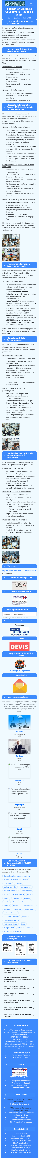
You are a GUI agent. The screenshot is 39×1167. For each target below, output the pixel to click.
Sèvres (23, 924)
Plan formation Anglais (21, 1053)
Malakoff (7, 909)
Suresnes (27, 898)
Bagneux (7, 905)
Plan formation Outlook (21, 1083)
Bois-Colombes (30, 909)
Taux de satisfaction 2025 (21, 1136)
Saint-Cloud (17, 909)
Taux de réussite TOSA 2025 (21, 1141)
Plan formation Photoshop (21, 1145)
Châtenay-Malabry (29, 905)
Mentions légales (21, 1117)
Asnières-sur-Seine (10, 887)
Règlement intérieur (21, 1115)
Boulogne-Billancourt (11, 880)
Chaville (28, 928)
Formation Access (29, 571)
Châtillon (16, 905)
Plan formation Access (21, 1088)
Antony (6, 894)
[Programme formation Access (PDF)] (19, 664)
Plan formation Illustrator (21, 1150)
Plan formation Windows (21, 1055)
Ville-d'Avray (17, 931)
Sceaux (20, 928)
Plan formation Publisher (21, 1120)
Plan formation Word (21, 1057)
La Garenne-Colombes (11, 917)
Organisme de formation (11, 571)
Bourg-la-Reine (9, 928)
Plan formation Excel (21, 1143)
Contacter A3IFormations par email (19, 1042)
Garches (6, 931)
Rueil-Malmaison (25, 887)
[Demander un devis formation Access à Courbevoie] (19, 646)
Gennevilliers (26, 902)
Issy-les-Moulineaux (10, 891)
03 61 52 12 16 (21, 1039)
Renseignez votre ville (17, 609)
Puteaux (16, 902)
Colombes (18, 883)
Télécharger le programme (19, 671)
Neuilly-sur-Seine (18, 894)
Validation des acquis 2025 (21, 1138)
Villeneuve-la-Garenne (11, 920)
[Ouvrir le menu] (31, 4)
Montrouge (16, 898)
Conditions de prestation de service (21, 1113)
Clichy (29, 894)
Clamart (6, 898)
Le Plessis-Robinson (10, 913)
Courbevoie (8, 883)
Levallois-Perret (26, 891)
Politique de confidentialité (21, 1081)
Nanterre (25, 880)
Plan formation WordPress (21, 1152)
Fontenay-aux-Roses (10, 924)
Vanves (24, 917)
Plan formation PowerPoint (21, 1085)
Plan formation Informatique (21, 1122)
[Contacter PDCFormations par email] (19, 686)
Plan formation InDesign (21, 1148)
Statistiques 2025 (21, 1133)
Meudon (6, 902)
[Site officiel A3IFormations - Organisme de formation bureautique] (19, 1031)
